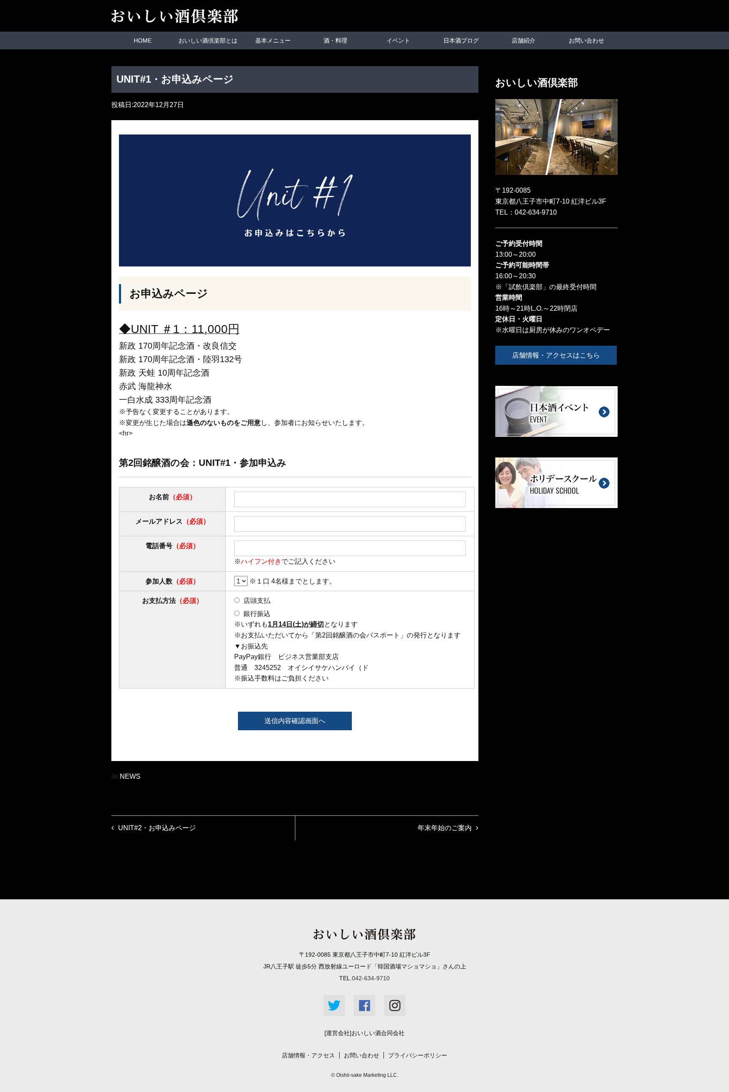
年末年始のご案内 (445, 827)
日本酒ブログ (461, 40)
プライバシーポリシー (417, 1055)
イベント (398, 40)
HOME (142, 40)
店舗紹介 (523, 40)
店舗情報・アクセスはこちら (556, 355)
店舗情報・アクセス (308, 1055)
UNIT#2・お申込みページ (157, 827)
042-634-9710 (536, 212)
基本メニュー (273, 40)
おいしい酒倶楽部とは (208, 40)
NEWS (130, 776)
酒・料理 (335, 40)
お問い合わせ (586, 40)
